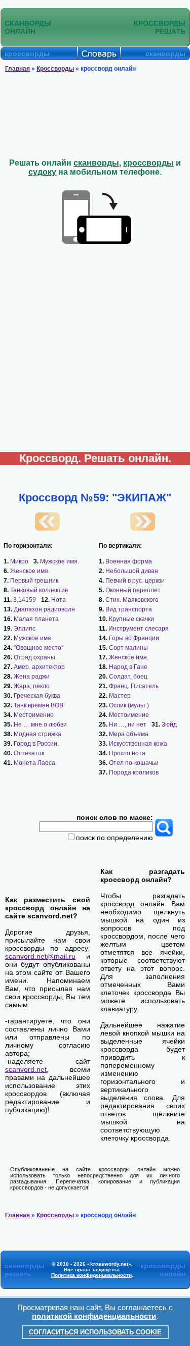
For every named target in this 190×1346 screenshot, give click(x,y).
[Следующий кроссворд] (142, 528)
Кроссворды (55, 68)
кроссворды (148, 163)
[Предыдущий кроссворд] (47, 528)
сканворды (96, 163)
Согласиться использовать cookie (95, 1332)
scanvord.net (26, 1069)
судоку (42, 172)
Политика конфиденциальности (91, 1275)
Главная (17, 68)
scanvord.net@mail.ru (40, 956)
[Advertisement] (95, 115)
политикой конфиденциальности (94, 1316)
